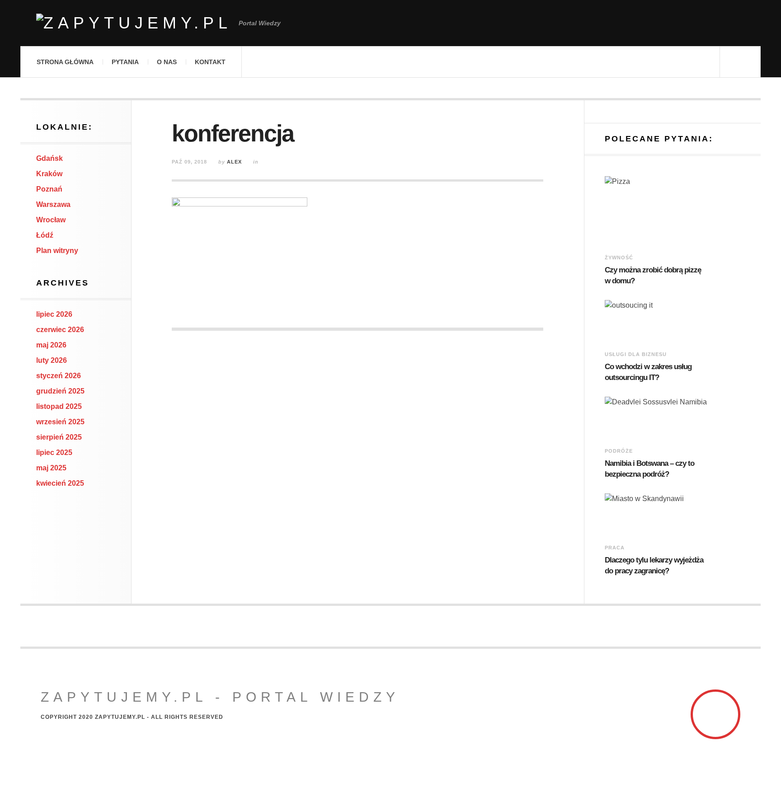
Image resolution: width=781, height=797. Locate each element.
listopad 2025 (59, 406)
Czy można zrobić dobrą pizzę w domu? (653, 275)
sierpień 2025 (59, 437)
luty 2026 (51, 360)
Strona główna (65, 62)
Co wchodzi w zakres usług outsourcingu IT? (648, 372)
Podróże (619, 451)
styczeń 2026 (58, 376)
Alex (234, 161)
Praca (615, 547)
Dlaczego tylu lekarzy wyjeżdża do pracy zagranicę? (654, 565)
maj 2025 (51, 468)
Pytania (125, 62)
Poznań (49, 189)
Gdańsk (49, 158)
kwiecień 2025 (60, 483)
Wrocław (51, 220)
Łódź (44, 235)
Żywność (619, 257)
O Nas (167, 62)
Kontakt (210, 62)
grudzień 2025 (60, 391)
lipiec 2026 (54, 314)
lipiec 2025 (54, 452)
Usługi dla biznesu (636, 354)
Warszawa (53, 204)
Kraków (49, 174)
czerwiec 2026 (60, 329)
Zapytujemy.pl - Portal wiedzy (220, 696)
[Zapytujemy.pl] (134, 23)
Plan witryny (57, 250)
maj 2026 (51, 345)
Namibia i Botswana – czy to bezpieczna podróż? (649, 468)
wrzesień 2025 (60, 422)
